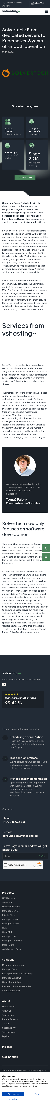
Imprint (5, 1036)
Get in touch (10, 1056)
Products (8, 892)
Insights (7, 1046)
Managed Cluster (10, 923)
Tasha (13, 287)
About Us (6, 1010)
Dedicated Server (11, 906)
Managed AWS (9, 969)
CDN (4, 927)
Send (42, 855)
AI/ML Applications (11, 990)
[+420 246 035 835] (46, 548)
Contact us (25, 177)
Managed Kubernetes (13, 965)
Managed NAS (9, 936)
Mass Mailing (8, 944)
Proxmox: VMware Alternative (16, 986)
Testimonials (8, 1015)
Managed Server (10, 910)
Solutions (8, 959)
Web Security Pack (11, 949)
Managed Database (12, 940)
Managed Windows (11, 977)
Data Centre (8, 1006)
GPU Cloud (7, 902)
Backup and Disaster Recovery (17, 973)
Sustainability (8, 1027)
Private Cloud (8, 915)
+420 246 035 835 (37, 4)
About (6, 1001)
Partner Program (10, 1019)
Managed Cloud (10, 919)
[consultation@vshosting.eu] (46, 557)
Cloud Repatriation (11, 982)
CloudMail (7, 932)
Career (5, 1023)
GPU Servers (8, 898)
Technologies (8, 1032)
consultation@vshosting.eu (20, 835)
